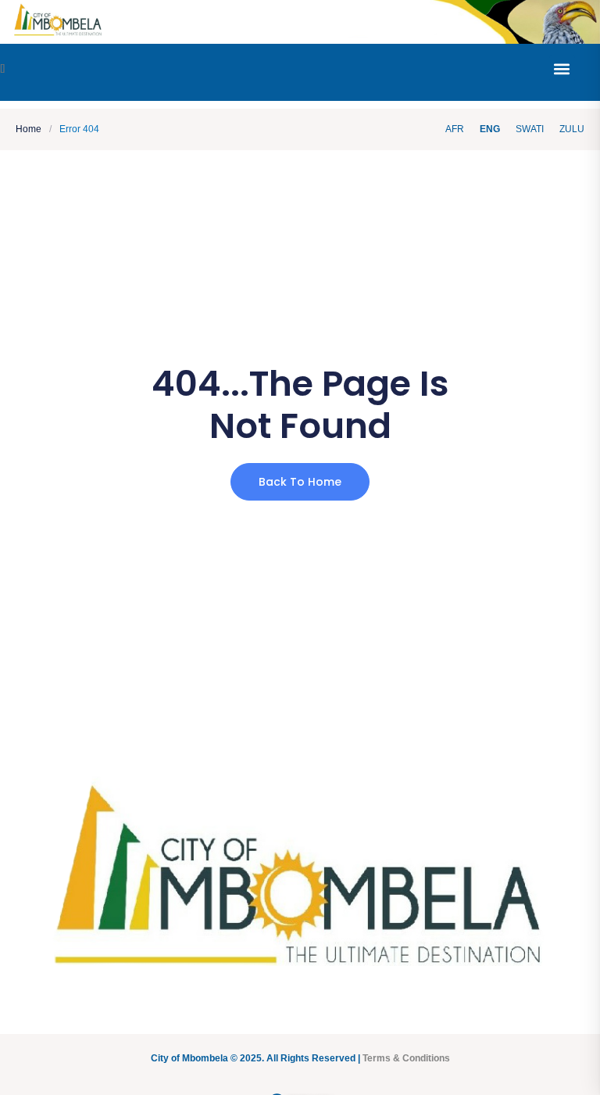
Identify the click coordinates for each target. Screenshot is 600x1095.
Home (28, 129)
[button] (562, 68)
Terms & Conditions (406, 1058)
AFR (454, 129)
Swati (530, 129)
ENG (490, 129)
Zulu (571, 129)
